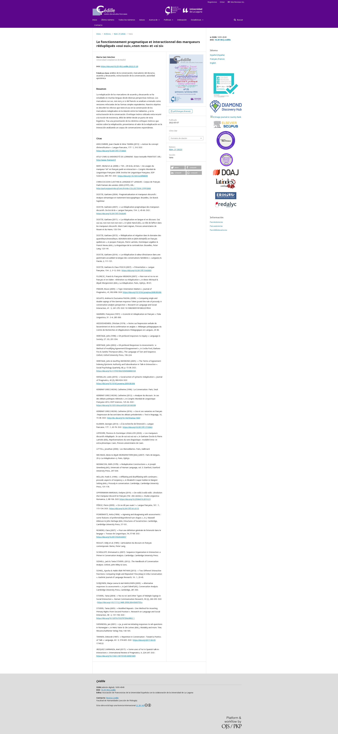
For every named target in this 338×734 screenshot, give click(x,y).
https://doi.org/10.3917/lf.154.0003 (136, 270)
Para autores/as (216, 226)
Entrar (222, 2)
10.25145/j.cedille (223, 39)
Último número (107, 20)
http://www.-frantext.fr (106, 160)
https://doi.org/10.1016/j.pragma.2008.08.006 (142, 292)
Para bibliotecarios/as (218, 230)
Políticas (168, 20)
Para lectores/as (216, 222)
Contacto (98, 25)
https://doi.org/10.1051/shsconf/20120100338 (116, 405)
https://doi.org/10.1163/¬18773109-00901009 (115, 656)
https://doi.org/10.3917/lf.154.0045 (111, 213)
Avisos (142, 20)
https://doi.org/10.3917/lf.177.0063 (137, 427)
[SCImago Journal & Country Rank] (225, 117)
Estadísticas (196, 20)
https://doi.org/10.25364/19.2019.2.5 (135, 499)
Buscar (239, 20)
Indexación (182, 20)
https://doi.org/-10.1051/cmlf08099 (133, 176)
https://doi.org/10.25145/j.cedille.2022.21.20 (119, 66)
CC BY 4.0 (140, 705)
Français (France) (217, 59)
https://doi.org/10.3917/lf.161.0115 (124, 508)
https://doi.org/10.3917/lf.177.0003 (111, 150)
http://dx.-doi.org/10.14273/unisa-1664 (123, 418)
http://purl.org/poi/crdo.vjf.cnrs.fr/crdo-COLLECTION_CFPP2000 (123, 188)
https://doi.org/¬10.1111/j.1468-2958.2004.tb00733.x (119, 602)
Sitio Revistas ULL (237, 2)
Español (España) (217, 55)
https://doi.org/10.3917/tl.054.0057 (111, 537)
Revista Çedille (112, 698)
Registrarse (212, 2)
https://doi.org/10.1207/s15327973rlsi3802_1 (115, 618)
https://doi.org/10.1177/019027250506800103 (116, 371)
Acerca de (153, 20)
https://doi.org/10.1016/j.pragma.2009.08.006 (115, 383)
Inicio (94, 20)
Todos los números (126, 20)
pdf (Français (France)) (182, 111)
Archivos (107, 34)
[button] (177, 168)
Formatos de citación (179, 138)
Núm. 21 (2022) (119, 34)
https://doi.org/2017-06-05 (144, 640)
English (213, 63)
